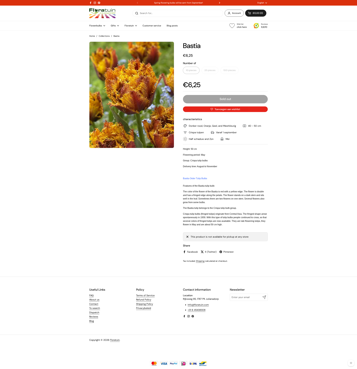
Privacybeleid (143, 308)
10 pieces (191, 70)
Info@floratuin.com (198, 304)
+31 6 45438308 (196, 309)
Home (92, 36)
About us (94, 299)
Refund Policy (143, 299)
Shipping (200, 261)
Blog (91, 320)
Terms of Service (145, 295)
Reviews (93, 316)
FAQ (91, 295)
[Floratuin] (102, 13)
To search (94, 308)
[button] (255, 13)
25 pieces (209, 70)
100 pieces (229, 70)
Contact (93, 303)
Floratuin (115, 339)
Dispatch (94, 312)
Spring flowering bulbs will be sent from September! (178, 3)
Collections (104, 36)
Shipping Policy (144, 303)
